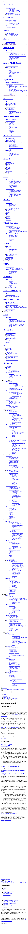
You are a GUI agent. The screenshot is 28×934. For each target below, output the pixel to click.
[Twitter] (4, 881)
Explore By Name (13, 271)
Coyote (10, 71)
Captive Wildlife (13, 53)
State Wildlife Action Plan (15, 112)
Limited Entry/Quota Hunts (15, 11)
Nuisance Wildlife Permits (12, 34)
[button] (6, 1)
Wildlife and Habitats (11, 117)
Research (6, 159)
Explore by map (12, 237)
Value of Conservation (11, 101)
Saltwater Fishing (10, 189)
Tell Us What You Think (11, 353)
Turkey (8, 216)
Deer (7, 213)
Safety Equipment (13, 249)
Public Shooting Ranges (11, 210)
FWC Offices (9, 349)
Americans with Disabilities (9, 903)
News (7, 339)
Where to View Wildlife (14, 227)
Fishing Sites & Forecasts (12, 303)
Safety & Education (10, 247)
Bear (10, 68)
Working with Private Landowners (17, 142)
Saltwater (8, 168)
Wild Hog (8, 220)
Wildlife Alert (8, 48)
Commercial (8, 17)
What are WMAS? (13, 235)
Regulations (9, 203)
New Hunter (9, 209)
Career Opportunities (14, 371)
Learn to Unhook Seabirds (12, 66)
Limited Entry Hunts (14, 208)
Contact (6, 345)
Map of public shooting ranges (13, 296)
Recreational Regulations (15, 181)
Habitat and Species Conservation (16, 324)
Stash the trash (9, 108)
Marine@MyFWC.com (15, 714)
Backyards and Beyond (14, 230)
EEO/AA (5, 904)
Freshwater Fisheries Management (17, 321)
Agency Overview (10, 335)
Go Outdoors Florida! (11, 299)
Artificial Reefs (9, 310)
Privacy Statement (7, 905)
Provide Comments (13, 195)
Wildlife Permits (10, 33)
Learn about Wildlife (14, 154)
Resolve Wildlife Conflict (12, 63)
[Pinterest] (11, 881)
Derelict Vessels (9, 255)
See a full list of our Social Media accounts (10, 882)
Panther (11, 130)
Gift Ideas (11, 374)
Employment (9, 368)
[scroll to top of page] (1, 877)
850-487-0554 (4, 716)
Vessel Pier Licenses (11, 27)
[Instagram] (1, 881)
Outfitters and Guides (11, 287)
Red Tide (8, 167)
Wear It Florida (9, 258)
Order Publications (10, 357)
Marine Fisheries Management (16, 325)
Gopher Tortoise (13, 127)
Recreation (7, 277)
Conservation (8, 99)
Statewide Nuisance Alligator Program (18, 86)
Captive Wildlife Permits (11, 35)
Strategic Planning (10, 337)
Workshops (3, 738)
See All (11, 60)
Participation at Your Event (12, 360)
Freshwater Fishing (10, 179)
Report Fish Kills (13, 87)
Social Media (9, 348)
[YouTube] (5, 881)
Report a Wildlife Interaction (12, 82)
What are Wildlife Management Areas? (15, 269)
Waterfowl (8, 218)
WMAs (6, 264)
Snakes (10, 75)
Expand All (3, 744)
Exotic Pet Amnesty (10, 140)
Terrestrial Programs (10, 107)
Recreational (8, 5)
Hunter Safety (12, 207)
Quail (7, 217)
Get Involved (8, 363)
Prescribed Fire (12, 145)
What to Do (12, 239)
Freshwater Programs (11, 104)
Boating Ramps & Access (12, 305)
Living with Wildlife (11, 67)
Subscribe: (22, 882)
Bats (10, 70)
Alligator (11, 123)
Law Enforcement (13, 323)
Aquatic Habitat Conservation (16, 148)
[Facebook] (2, 881)
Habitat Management (11, 141)
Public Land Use (10, 13)
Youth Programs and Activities (16, 375)
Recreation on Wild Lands (12, 233)
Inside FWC (9, 317)
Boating (6, 243)
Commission (7, 330)
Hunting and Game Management (16, 320)
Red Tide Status (12, 89)
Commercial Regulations (14, 182)
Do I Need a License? (14, 10)
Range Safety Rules (10, 293)
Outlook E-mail (6, 895)
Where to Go (9, 279)
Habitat (8, 164)
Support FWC (9, 372)
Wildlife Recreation (10, 223)
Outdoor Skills (12, 153)
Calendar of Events (10, 309)
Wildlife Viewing (10, 226)
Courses (11, 251)
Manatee (11, 128)
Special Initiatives (10, 109)
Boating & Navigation (11, 43)
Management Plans (13, 146)
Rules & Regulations (11, 338)
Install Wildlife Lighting (11, 138)
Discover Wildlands (10, 302)
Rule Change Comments (11, 354)
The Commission (7, 889)
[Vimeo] (7, 881)
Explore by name (13, 236)
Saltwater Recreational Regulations (17, 54)
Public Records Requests (12, 356)
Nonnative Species (10, 121)
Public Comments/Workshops (10, 698)
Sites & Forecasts (13, 186)
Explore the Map (13, 272)
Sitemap (5, 907)
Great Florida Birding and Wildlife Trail (18, 231)
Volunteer (8, 366)
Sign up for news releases (15, 340)
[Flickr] (8, 881)
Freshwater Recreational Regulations (17, 56)
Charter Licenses (10, 25)
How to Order (12, 9)
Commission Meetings (11, 333)
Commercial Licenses (11, 20)
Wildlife (6, 30)
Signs (7, 358)
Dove (7, 214)
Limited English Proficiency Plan (10, 900)
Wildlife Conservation (11, 119)
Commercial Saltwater (14, 22)
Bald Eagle (11, 124)
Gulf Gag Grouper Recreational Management (11, 774)
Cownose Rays (4, 746)
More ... (6, 39)
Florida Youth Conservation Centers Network (16, 307)
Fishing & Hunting (10, 8)
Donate (10, 376)
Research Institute (13, 319)
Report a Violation (10, 50)
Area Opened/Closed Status (15, 268)
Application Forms (10, 42)
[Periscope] (9, 881)
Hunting (6, 200)
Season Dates (12, 205)
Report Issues (8, 80)
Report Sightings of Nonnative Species (18, 90)
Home (4, 694)
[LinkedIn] (10, 881)
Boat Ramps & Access (11, 254)
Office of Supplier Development (10, 901)
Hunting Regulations (14, 57)
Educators (11, 152)
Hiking (10, 285)
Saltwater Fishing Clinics (15, 194)
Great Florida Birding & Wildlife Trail (14, 306)
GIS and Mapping (10, 163)
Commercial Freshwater (14, 23)
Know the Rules (10, 52)
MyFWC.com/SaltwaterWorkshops (9, 813)
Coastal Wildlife (12, 111)
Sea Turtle (11, 131)
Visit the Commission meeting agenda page (10, 727)
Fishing (6, 177)
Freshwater (8, 162)
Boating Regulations (13, 58)
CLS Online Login (13, 24)
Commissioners (9, 334)
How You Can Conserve (12, 136)
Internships (8, 367)
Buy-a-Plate (12, 378)
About (7, 172)
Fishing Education (13, 185)
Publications (9, 171)
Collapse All (9, 744)
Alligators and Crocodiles (15, 72)
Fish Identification (13, 183)
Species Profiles (9, 122)
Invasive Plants (12, 144)
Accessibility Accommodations (13, 14)
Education (8, 150)
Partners (8, 342)
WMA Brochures (13, 204)
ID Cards (11, 250)
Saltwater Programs (10, 105)
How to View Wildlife (14, 228)
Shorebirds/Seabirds (13, 73)
